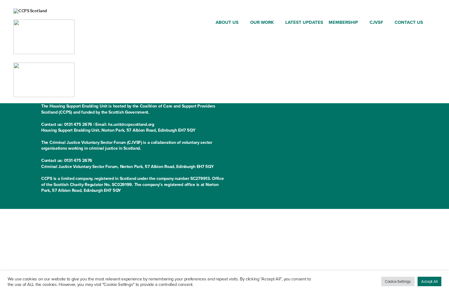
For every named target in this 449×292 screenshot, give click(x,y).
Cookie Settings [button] (398, 281)
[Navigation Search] (430, 23)
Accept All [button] (429, 281)
